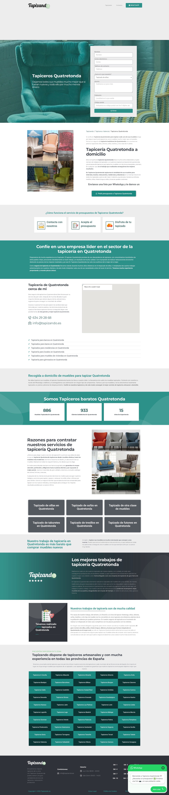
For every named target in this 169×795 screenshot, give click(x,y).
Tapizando (108, 5)
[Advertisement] (85, 23)
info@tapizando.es (67, 773)
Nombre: (97, 52)
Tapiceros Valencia (102, 131)
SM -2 (126, 765)
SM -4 (115, 769)
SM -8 (126, 774)
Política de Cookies (110, 791)
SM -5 (126, 769)
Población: (98, 95)
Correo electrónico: (100, 59)
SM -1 (115, 765)
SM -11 (125, 778)
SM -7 (115, 774)
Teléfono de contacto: (101, 66)
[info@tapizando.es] (58, 773)
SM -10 (115, 778)
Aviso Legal (92, 791)
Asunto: (97, 81)
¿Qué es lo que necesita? (102, 74)
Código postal (99, 102)
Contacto (119, 5)
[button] (163, 768)
